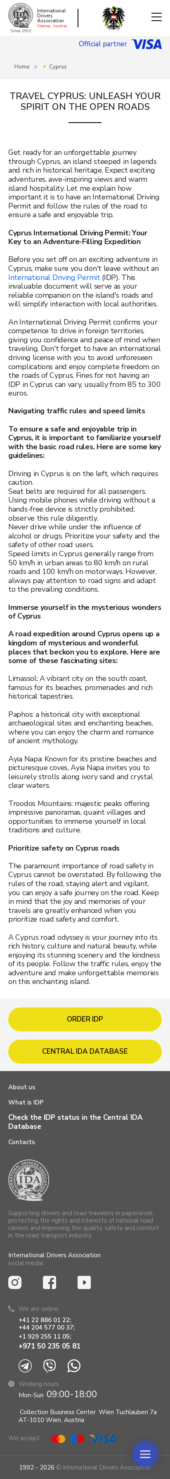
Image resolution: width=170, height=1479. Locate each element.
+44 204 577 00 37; (47, 1328)
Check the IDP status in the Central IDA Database (75, 1122)
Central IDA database (85, 1051)
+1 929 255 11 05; (46, 1337)
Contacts (21, 1142)
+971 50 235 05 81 (49, 1346)
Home (21, 67)
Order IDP (85, 1019)
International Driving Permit (54, 277)
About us (21, 1087)
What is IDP (26, 1102)
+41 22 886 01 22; (45, 1320)
